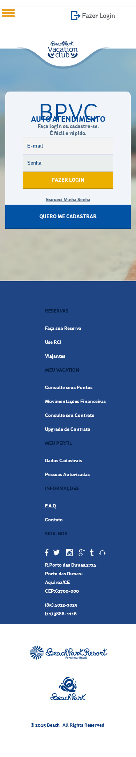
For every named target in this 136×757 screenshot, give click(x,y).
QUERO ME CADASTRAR (68, 216)
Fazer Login (98, 15)
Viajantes (55, 356)
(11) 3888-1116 (61, 613)
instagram (69, 553)
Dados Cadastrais (63, 460)
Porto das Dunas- (64, 573)
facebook (47, 553)
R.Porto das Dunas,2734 (70, 565)
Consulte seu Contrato (70, 415)
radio (102, 553)
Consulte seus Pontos (68, 387)
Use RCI (53, 342)
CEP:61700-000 (62, 591)
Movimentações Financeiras (75, 401)
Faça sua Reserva (63, 328)
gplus (81, 553)
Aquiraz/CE (57, 582)
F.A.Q (50, 505)
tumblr (92, 553)
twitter (57, 553)
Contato (54, 519)
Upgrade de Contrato (67, 429)
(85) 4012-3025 (61, 605)
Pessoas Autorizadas (67, 474)
